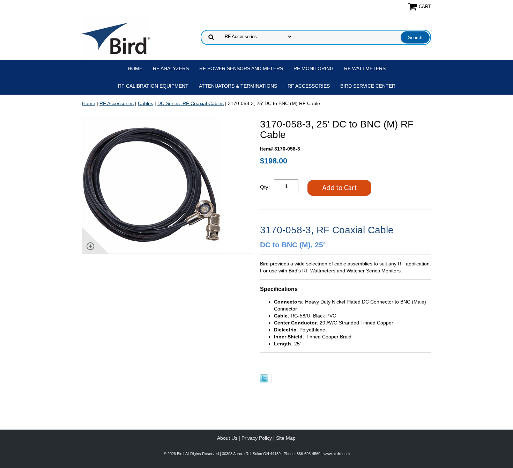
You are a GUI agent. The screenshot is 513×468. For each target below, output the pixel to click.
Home (135, 68)
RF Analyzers (171, 68)
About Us (227, 438)
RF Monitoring (313, 68)
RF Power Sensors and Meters (241, 68)
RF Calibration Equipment (153, 86)
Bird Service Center (367, 86)
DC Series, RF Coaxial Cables (190, 103)
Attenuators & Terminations (238, 86)
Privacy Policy (256, 438)
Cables (145, 103)
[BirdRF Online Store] (116, 36)
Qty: (265, 187)
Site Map (286, 438)
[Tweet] (264, 380)
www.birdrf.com (337, 454)
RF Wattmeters (365, 68)
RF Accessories (309, 86)
